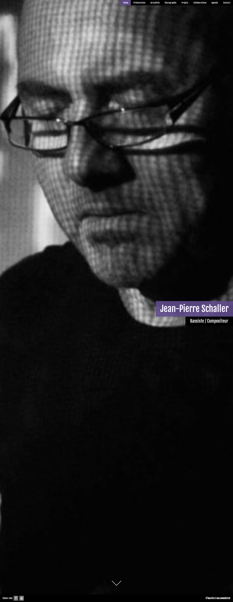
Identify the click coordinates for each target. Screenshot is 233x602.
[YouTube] (21, 598)
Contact (226, 2)
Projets (185, 2)
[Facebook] (16, 598)
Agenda (215, 2)
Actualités (155, 2)
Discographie (170, 2)
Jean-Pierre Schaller (194, 308)
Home (125, 2)
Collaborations (199, 2)
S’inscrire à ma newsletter (218, 598)
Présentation (139, 2)
